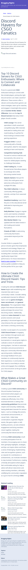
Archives (3, 554)
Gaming (9, 13)
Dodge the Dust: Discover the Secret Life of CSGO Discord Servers (16, 487)
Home (4, 13)
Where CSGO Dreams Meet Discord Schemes (15, 509)
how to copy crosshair (8, 261)
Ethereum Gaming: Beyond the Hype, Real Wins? (16, 527)
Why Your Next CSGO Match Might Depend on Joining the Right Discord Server (17, 498)
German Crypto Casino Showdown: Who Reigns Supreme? (17, 518)
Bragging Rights (7, 3)
